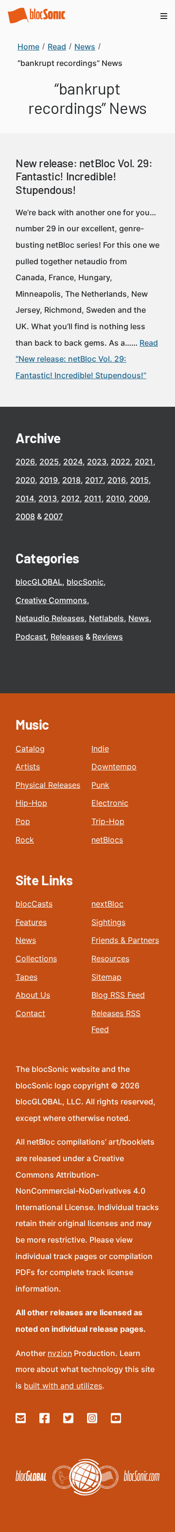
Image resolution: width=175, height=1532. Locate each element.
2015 (139, 480)
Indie (100, 748)
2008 (25, 516)
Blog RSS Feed (118, 995)
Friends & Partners (125, 940)
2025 (49, 461)
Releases (67, 636)
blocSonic (85, 582)
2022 (120, 461)
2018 (71, 480)
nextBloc (107, 904)
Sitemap (106, 977)
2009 (138, 498)
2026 (25, 461)
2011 (93, 498)
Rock (25, 840)
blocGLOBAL (39, 582)
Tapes (26, 977)
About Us (33, 995)
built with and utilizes (63, 1385)
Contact (30, 1013)
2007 (53, 516)
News (138, 618)
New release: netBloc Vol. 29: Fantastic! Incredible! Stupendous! (84, 176)
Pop (23, 821)
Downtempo (114, 766)
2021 (144, 461)
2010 (115, 498)
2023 (96, 461)
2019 (48, 480)
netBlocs (107, 840)
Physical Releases (48, 785)
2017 (94, 480)
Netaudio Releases (50, 618)
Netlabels (106, 618)
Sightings (108, 922)
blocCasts (34, 904)
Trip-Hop (107, 821)
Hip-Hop (31, 803)
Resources (110, 958)
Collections (36, 958)
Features (31, 922)
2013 (47, 498)
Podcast (31, 636)
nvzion (60, 1353)
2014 (25, 498)
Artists (28, 766)
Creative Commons (51, 600)
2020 (25, 480)
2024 (73, 461)
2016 (116, 480)
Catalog (30, 748)
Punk (100, 785)
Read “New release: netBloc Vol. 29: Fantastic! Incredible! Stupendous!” (87, 359)
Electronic (109, 803)
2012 (70, 498)
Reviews (107, 636)
